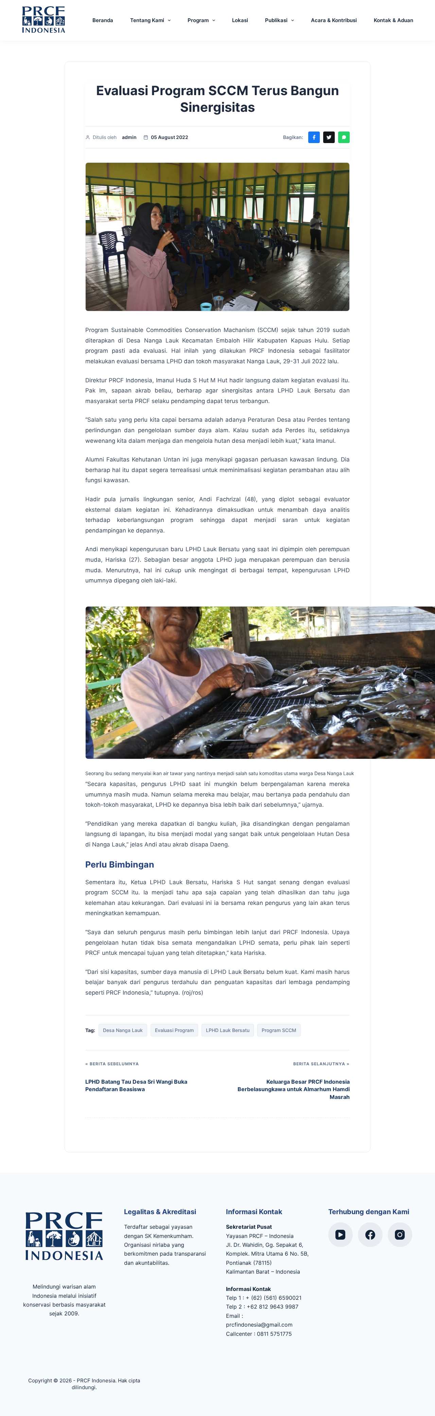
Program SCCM (279, 1030)
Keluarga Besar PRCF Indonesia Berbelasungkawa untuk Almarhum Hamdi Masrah (294, 1089)
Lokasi (240, 20)
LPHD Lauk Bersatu (227, 1030)
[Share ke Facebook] (314, 137)
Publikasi (276, 20)
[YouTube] (340, 1234)
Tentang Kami (147, 20)
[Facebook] (370, 1234)
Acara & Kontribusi (334, 20)
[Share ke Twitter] (329, 137)
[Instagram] (400, 1234)
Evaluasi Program (174, 1030)
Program (198, 20)
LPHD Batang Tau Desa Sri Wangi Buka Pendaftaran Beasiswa (136, 1085)
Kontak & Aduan (393, 20)
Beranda (102, 20)
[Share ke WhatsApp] (344, 137)
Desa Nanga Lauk (123, 1030)
